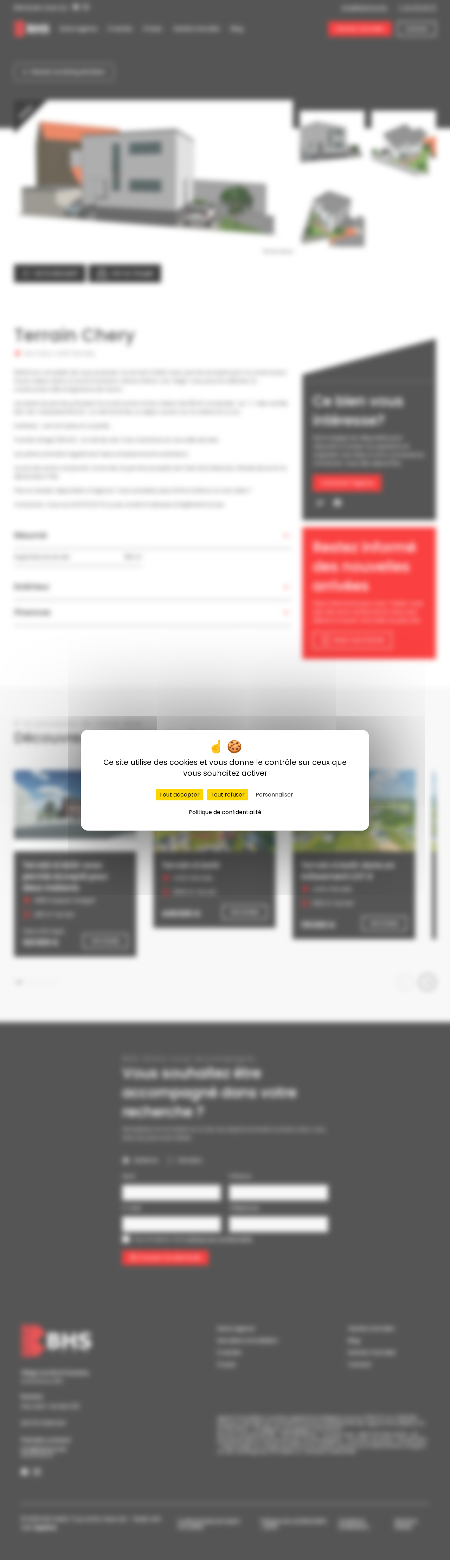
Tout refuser (228, 795)
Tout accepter (179, 795)
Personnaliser (274, 795)
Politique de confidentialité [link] (225, 812)
